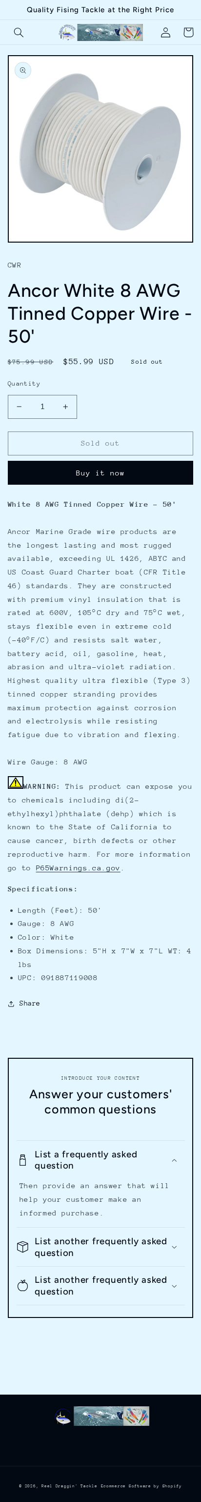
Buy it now (100, 473)
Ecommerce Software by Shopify (141, 1485)
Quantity (24, 383)
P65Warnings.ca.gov (78, 868)
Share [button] (30, 1003)
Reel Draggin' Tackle (69, 1485)
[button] (19, 32)
